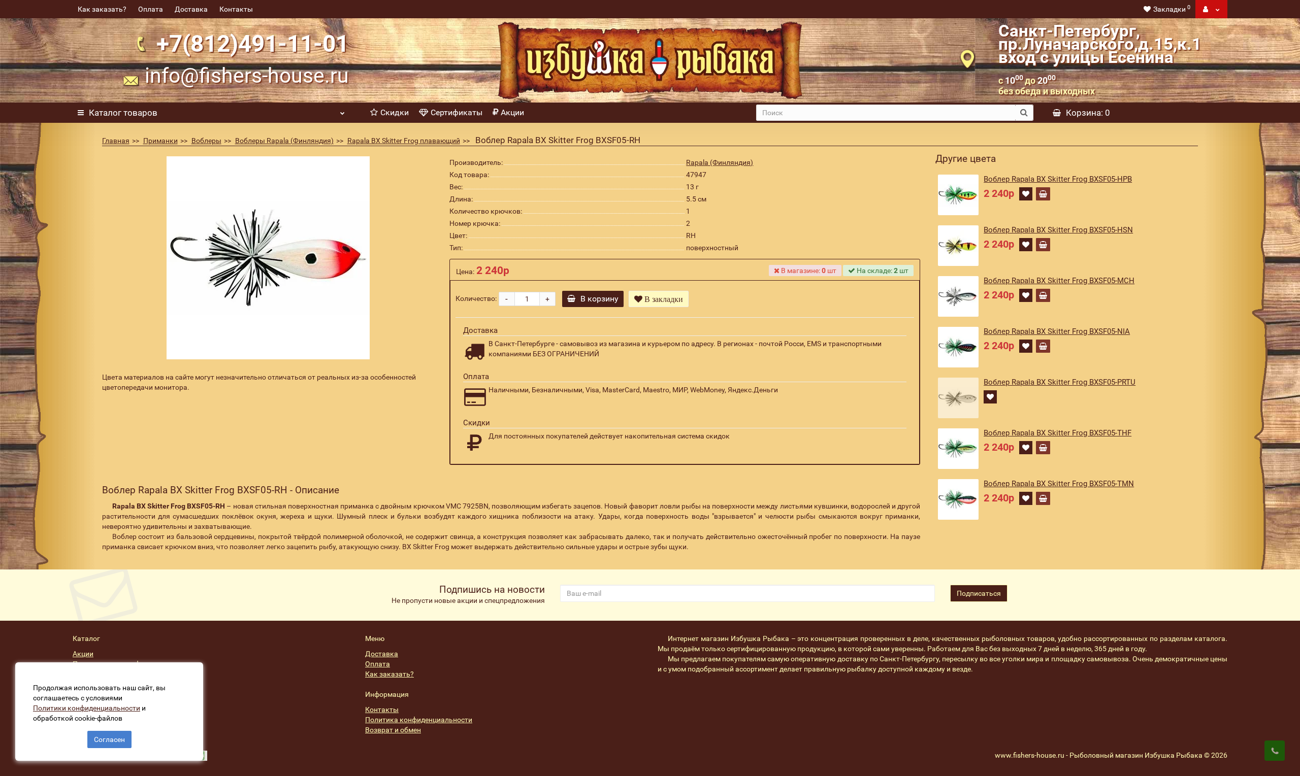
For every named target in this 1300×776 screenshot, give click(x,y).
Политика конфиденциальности (418, 720)
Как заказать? (102, 9)
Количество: (476, 298)
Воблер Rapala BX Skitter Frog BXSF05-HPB (1058, 179)
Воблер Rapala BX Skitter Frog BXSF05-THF (1057, 432)
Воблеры (206, 141)
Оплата (150, 9)
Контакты (236, 9)
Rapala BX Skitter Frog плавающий (403, 141)
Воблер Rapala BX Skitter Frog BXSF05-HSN (1058, 229)
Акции (512, 112)
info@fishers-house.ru (247, 75)
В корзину (599, 298)
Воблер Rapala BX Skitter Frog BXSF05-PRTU (1059, 382)
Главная (115, 141)
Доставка (191, 9)
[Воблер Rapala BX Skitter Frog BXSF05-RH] (268, 257)
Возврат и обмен (393, 730)
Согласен (109, 739)
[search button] (1024, 112)
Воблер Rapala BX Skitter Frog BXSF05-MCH (1059, 280)
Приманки (160, 141)
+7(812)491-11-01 (252, 43)
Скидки (394, 112)
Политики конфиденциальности (86, 708)
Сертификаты (456, 112)
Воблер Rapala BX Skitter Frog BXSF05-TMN (1059, 483)
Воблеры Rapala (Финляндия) (284, 141)
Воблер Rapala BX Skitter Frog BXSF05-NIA (1057, 331)
